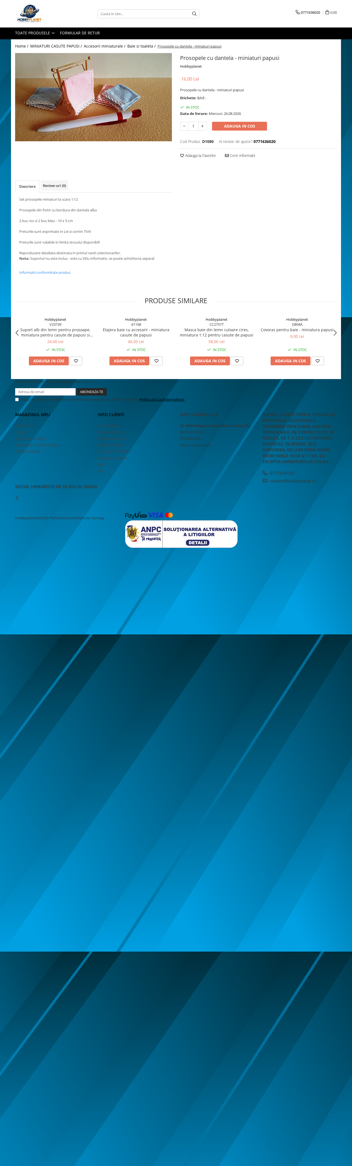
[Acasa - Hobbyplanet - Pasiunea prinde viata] (42, 13)
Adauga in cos (239, 126)
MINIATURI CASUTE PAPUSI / (56, 46)
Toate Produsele (33, 32)
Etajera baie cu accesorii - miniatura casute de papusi (136, 332)
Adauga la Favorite (200, 155)
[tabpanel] (93, 97)
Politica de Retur (111, 445)
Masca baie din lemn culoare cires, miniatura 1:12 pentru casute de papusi (216, 332)
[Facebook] (17, 497)
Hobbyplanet (191, 66)
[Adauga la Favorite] (76, 361)
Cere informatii (242, 155)
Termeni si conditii (30, 438)
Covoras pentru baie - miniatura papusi (297, 329)
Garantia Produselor (114, 451)
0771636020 (282, 473)
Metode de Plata (111, 432)
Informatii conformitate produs (44, 272)
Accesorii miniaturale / (105, 46)
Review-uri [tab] (54, 185)
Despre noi (24, 425)
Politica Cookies (28, 451)
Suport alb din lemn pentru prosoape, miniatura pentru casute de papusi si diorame (55, 332)
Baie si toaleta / (142, 46)
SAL (101, 470)
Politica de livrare (111, 438)
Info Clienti (111, 414)
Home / (22, 46)
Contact (21, 432)
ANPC (102, 464)
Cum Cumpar (108, 425)
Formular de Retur (80, 32)
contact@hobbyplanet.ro (292, 480)
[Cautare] (194, 13)
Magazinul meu (32, 414)
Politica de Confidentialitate (162, 399)
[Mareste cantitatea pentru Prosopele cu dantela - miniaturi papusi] (202, 126)
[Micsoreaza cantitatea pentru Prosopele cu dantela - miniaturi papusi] (184, 126)
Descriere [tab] (27, 186)
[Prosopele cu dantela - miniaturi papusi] (93, 97)
